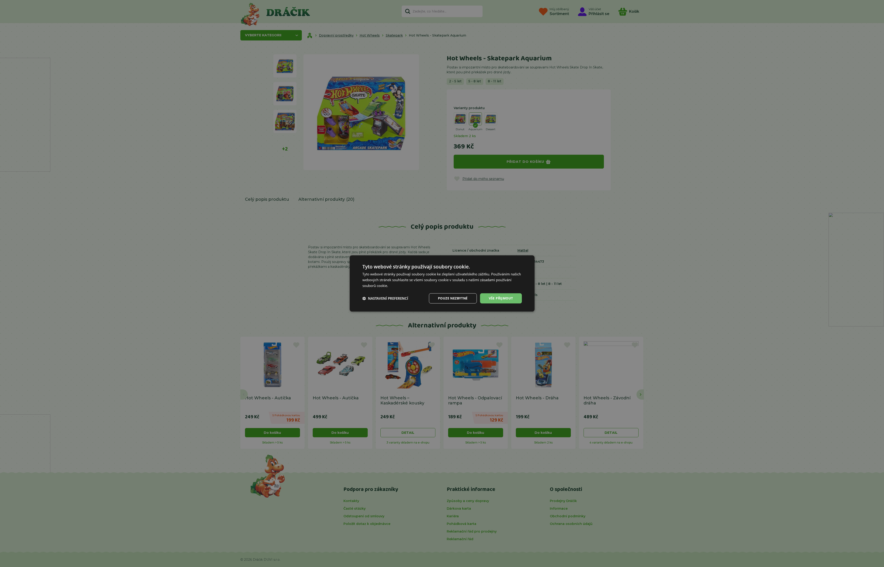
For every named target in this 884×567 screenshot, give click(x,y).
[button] (385, 298)
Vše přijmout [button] (501, 298)
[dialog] (442, 283)
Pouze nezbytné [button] (453, 298)
